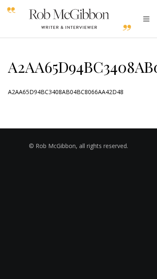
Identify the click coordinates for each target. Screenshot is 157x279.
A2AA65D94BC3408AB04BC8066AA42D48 (66, 92)
